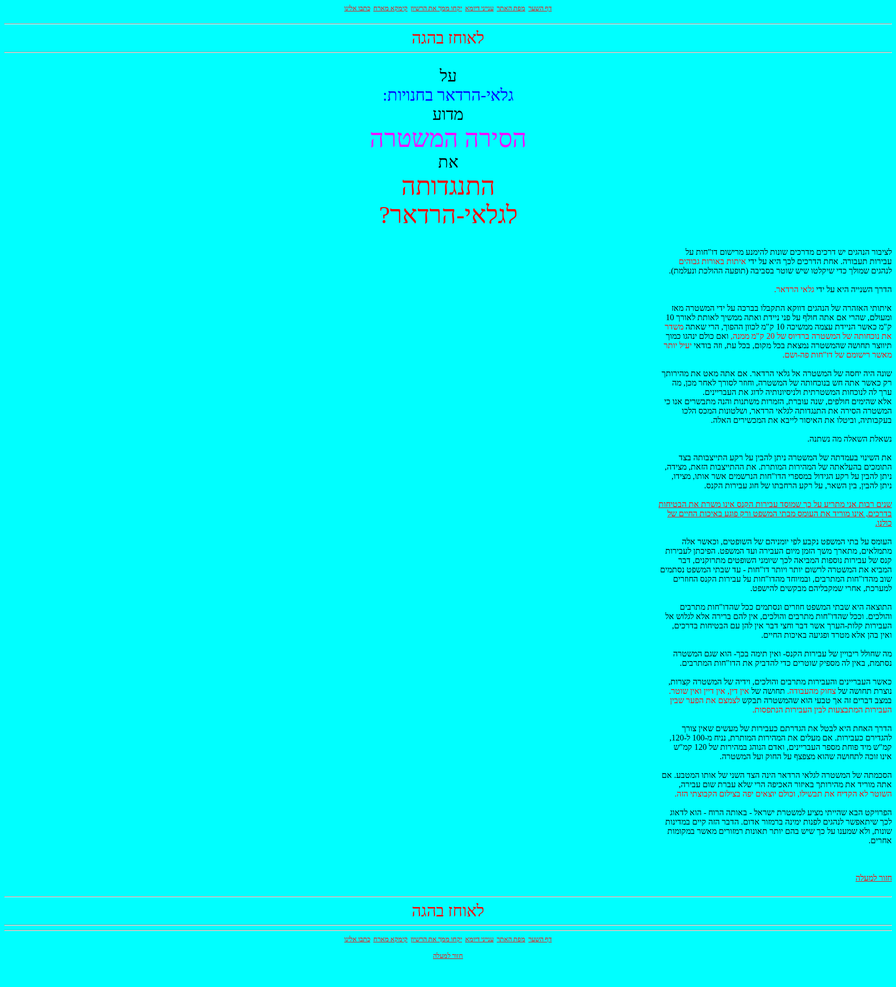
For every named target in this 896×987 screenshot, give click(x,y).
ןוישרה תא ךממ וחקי (436, 8)
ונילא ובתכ (357, 8)
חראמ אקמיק (390, 8)
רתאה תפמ (511, 8)
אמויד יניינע (479, 8)
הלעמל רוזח (874, 877)
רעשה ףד (540, 8)
